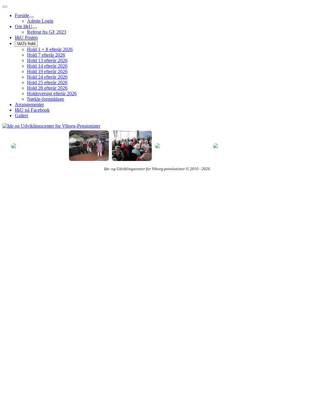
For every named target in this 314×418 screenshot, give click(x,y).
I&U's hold (26, 43)
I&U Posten (26, 37)
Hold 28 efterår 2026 (47, 88)
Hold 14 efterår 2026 (47, 66)
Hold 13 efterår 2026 (47, 60)
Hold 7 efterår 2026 (46, 55)
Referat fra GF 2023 (46, 32)
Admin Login (40, 21)
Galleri (21, 115)
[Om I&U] (34, 28)
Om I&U (23, 26)
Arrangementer (29, 104)
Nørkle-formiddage (45, 99)
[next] (7, 124)
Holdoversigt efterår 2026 (52, 93)
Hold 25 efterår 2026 (47, 82)
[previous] (19, 146)
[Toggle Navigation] (4, 7)
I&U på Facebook (32, 110)
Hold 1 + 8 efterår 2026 (50, 49)
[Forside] (31, 17)
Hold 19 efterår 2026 (47, 71)
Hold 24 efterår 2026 (47, 77)
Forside (22, 15)
